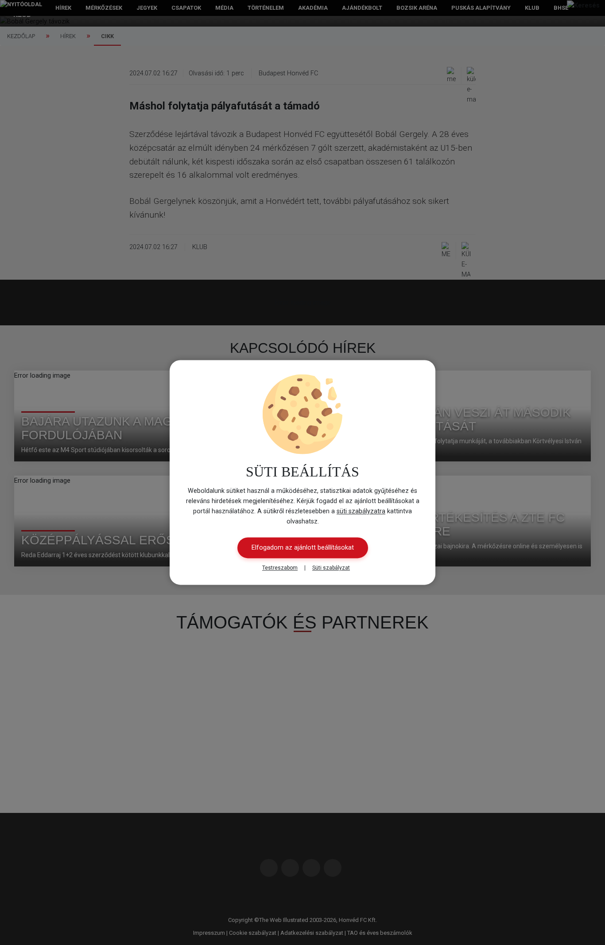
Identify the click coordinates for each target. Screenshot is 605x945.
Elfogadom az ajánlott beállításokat (303, 548)
